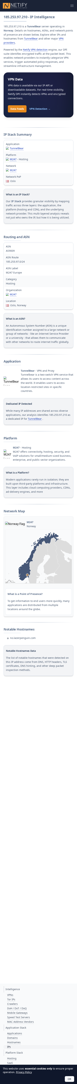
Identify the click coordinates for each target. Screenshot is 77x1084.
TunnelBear (31, 38)
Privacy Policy (24, 1072)
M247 (13, 159)
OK (69, 1079)
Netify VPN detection (35, 49)
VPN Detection (39, 108)
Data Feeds (17, 108)
